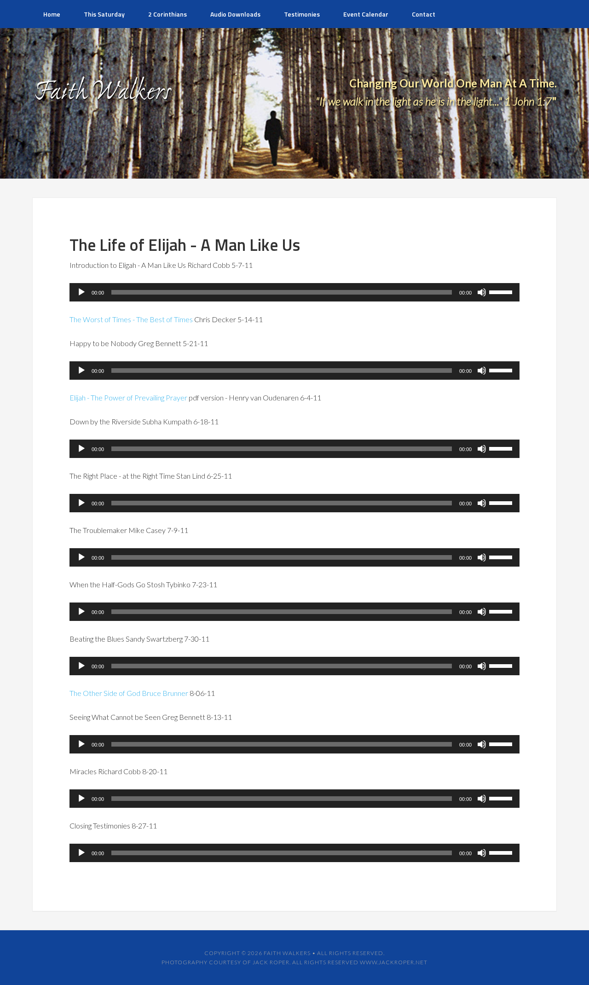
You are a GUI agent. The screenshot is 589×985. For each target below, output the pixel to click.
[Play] (81, 292)
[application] (294, 292)
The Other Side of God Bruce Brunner (128, 693)
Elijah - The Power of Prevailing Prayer (128, 397)
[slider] (502, 291)
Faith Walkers (287, 953)
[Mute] (481, 292)
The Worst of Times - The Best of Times (131, 319)
